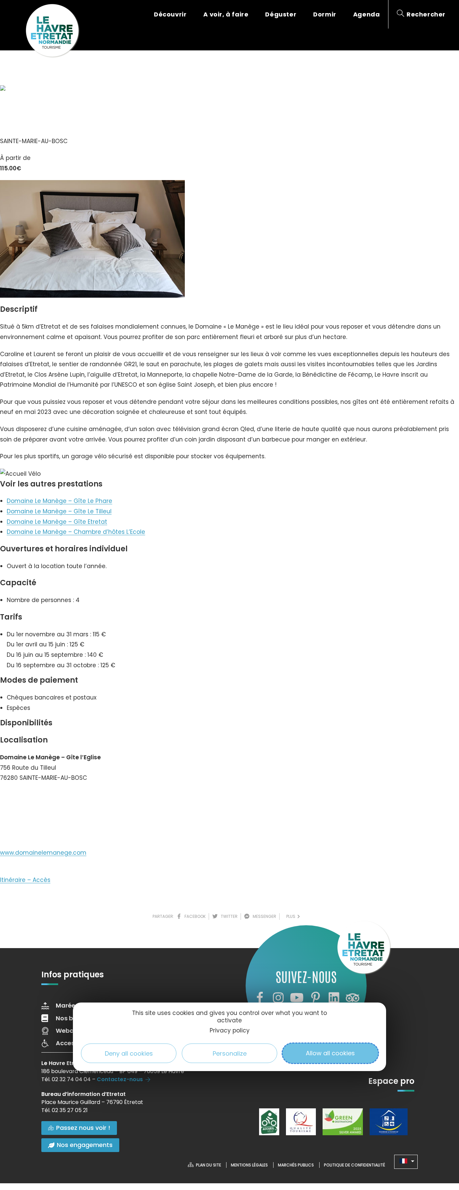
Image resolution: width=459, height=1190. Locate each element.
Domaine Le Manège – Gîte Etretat (57, 522)
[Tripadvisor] (352, 997)
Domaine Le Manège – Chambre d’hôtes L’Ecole (76, 532)
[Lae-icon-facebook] (259, 997)
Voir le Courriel (27, 822)
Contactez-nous (120, 1079)
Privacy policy (230, 1030)
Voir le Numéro (28, 798)
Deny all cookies (129, 1053)
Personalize (230, 1053)
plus (291, 916)
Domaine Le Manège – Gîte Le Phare (59, 501)
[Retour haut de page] (440, 1148)
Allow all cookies (330, 1053)
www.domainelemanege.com (43, 853)
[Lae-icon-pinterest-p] (315, 997)
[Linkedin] (334, 997)
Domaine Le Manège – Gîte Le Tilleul (59, 511)
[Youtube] (296, 997)
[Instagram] (278, 997)
